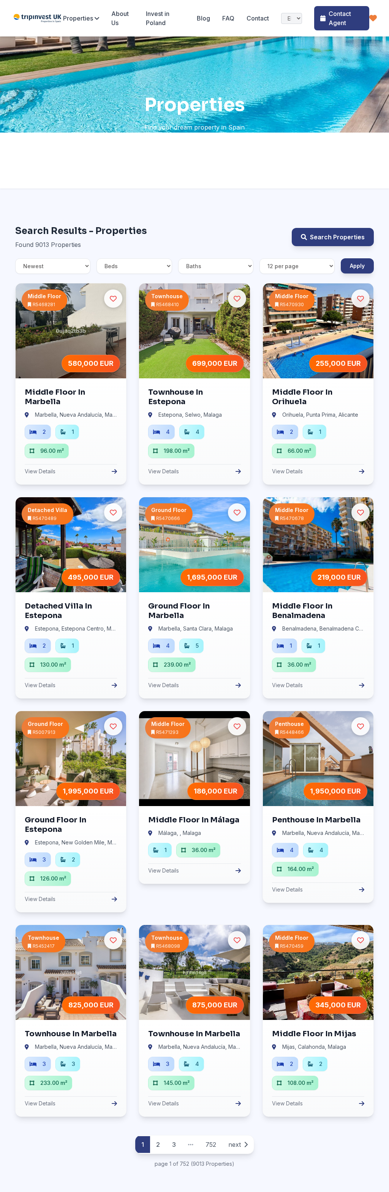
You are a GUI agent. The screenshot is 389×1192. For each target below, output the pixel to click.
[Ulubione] (373, 18)
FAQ (228, 18)
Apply (357, 265)
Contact (258, 18)
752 (211, 1144)
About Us (120, 18)
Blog (203, 18)
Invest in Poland (157, 18)
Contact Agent (340, 18)
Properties (78, 18)
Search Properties (337, 237)
